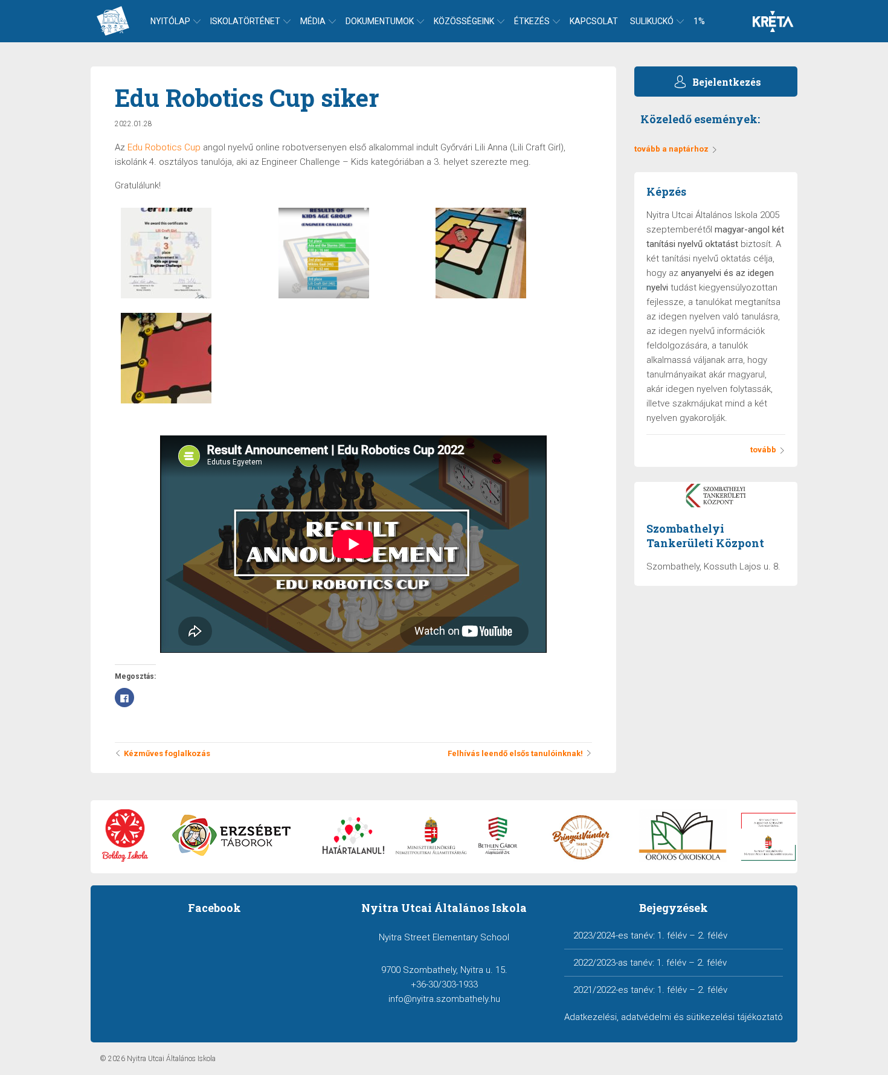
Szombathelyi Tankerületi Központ (705, 535)
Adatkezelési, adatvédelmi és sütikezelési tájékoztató (673, 1017)
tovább (763, 449)
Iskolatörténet (245, 21)
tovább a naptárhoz (671, 148)
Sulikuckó (652, 21)
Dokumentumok (380, 21)
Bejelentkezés (726, 81)
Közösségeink (464, 21)
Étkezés (532, 21)
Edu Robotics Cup (163, 147)
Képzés (666, 191)
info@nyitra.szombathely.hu (444, 998)
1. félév (672, 935)
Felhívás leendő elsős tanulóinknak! (515, 753)
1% (699, 21)
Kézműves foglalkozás (167, 753)
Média (313, 21)
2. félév (712, 935)
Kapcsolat (594, 21)
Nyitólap (170, 21)
